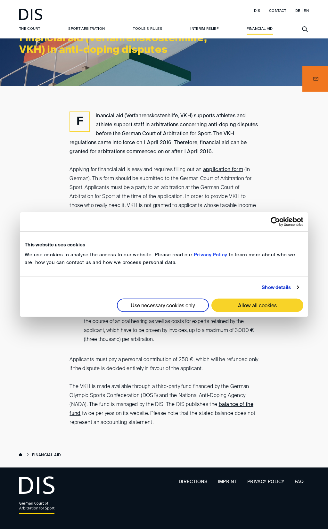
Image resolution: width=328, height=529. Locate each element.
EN (306, 10)
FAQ (299, 482)
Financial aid (260, 28)
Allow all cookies (257, 306)
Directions (193, 482)
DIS (257, 10)
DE (297, 10)
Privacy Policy (210, 254)
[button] (315, 79)
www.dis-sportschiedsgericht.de (21, 455)
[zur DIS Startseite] (30, 14)
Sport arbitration (86, 28)
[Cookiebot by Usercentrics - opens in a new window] (275, 221)
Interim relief (204, 28)
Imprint (227, 482)
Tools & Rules (147, 28)
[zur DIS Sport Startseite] (36, 496)
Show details (276, 287)
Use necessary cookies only (163, 306)
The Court (29, 28)
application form (223, 169)
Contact (277, 10)
